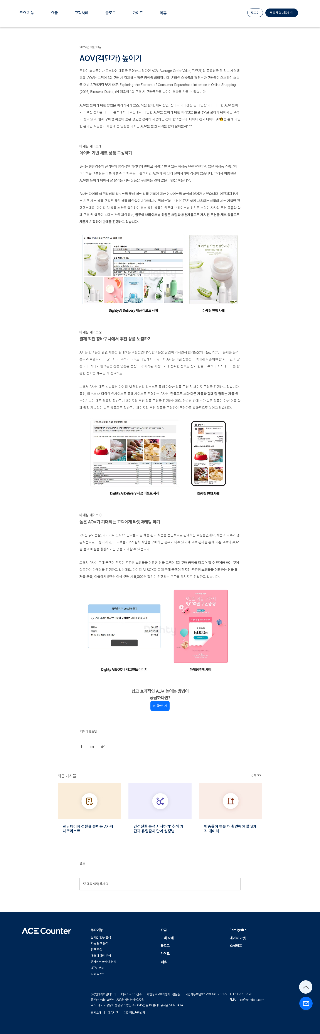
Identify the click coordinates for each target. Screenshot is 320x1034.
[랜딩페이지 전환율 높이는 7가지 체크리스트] (89, 801)
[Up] (305, 987)
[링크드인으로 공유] (92, 746)
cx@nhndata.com (252, 999)
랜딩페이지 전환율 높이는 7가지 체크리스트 (88, 828)
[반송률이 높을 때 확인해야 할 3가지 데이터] (230, 801)
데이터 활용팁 (88, 731)
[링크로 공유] (103, 746)
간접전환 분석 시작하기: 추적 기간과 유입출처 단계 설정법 (158, 828)
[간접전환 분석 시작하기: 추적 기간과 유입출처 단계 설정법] (160, 801)
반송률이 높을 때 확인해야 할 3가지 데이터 (230, 828)
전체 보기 (256, 775)
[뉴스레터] (306, 1003)
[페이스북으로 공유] (81, 746)
